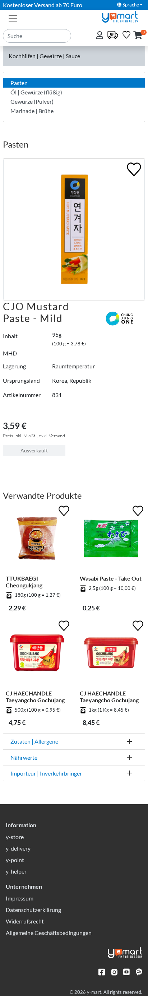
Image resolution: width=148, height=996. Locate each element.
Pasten (19, 82)
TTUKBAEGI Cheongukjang (24, 581)
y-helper (16, 871)
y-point (15, 859)
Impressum (19, 898)
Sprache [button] (130, 5)
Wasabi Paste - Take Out (111, 578)
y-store (15, 836)
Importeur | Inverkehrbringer (46, 773)
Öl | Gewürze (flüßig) (36, 92)
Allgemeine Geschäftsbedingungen (49, 932)
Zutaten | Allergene (34, 741)
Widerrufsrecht (25, 921)
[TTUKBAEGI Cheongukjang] (37, 539)
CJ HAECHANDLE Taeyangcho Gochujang (35, 696)
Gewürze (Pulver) (32, 101)
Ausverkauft (34, 450)
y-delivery (18, 848)
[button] (137, 35)
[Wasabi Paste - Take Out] (111, 539)
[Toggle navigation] (13, 17)
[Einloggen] (100, 35)
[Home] (123, 16)
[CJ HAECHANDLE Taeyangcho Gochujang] (37, 654)
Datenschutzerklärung (33, 909)
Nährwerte (23, 757)
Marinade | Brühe (32, 110)
